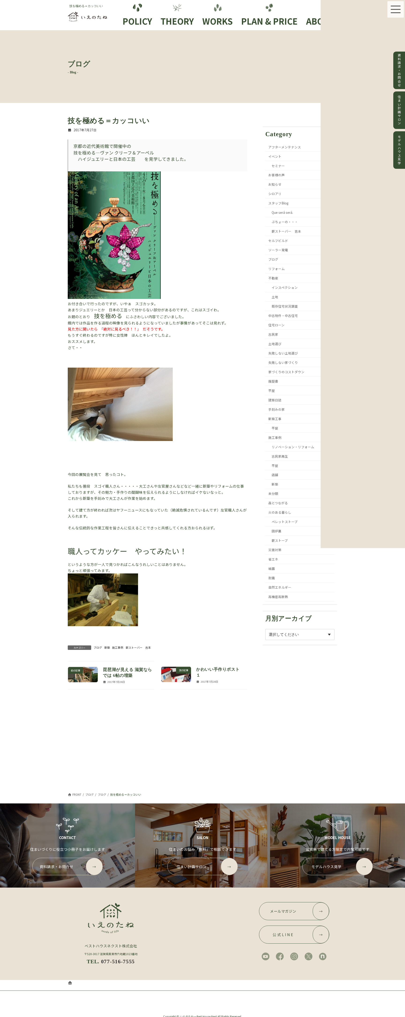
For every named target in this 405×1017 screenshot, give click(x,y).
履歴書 (273, 381)
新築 (107, 647)
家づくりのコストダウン (287, 371)
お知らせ (275, 184)
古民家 (273, 334)
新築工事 (275, 418)
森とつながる (278, 503)
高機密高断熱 (278, 596)
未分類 (273, 493)
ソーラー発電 (278, 250)
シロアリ (275, 193)
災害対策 (275, 549)
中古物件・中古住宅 (283, 315)
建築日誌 (275, 400)
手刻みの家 (277, 409)
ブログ (98, 647)
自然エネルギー (280, 587)
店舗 (275, 474)
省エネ (273, 559)
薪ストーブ (280, 540)
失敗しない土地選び (283, 353)
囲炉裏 (276, 531)
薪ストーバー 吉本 (138, 647)
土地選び (275, 343)
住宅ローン (277, 325)
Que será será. (282, 212)
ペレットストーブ (285, 521)
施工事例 (117, 647)
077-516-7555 (118, 961)
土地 (275, 296)
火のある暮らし (280, 512)
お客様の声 (277, 175)
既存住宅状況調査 (285, 306)
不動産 (273, 278)
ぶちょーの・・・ (285, 221)
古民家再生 (280, 456)
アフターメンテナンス (285, 146)
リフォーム (277, 268)
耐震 (272, 578)
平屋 (272, 390)
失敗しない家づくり (283, 362)
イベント (275, 156)
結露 (272, 568)
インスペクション (285, 287)
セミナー (278, 165)
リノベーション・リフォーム (293, 446)
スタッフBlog (279, 203)
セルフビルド (278, 240)
